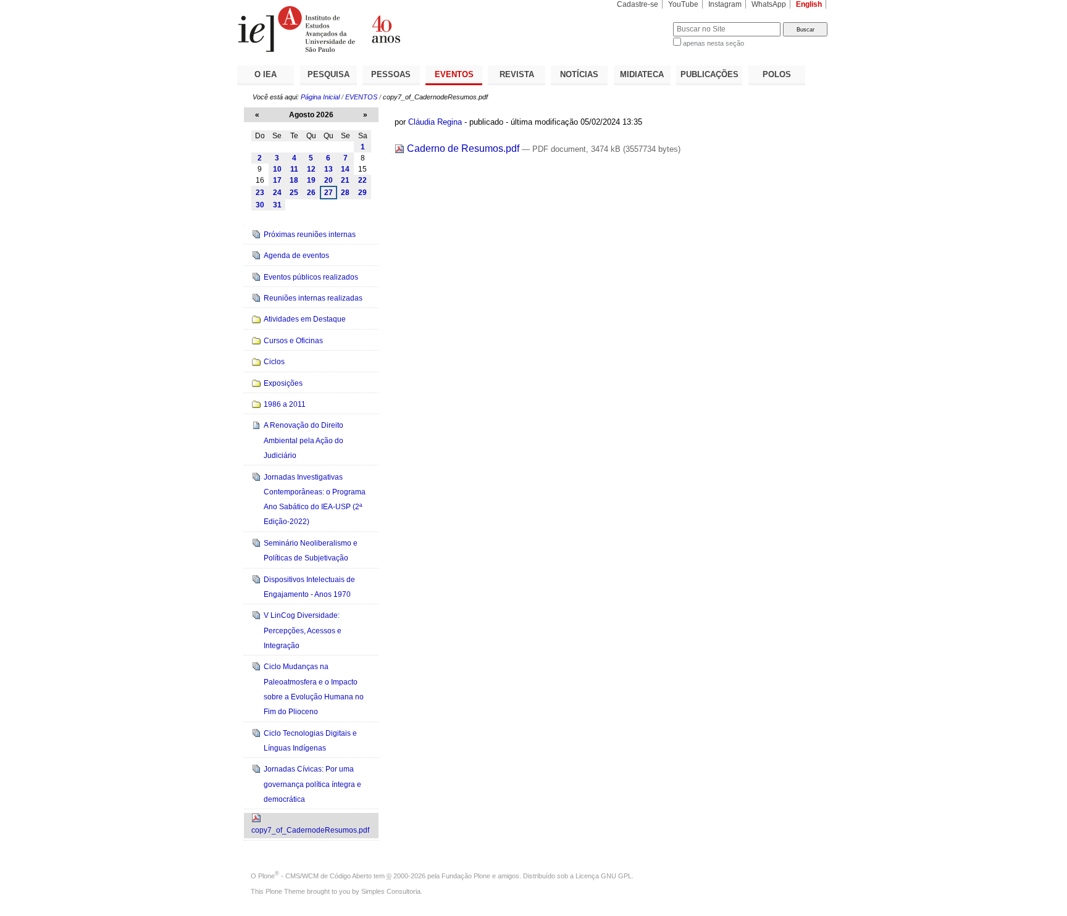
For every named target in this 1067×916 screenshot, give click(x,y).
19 (311, 180)
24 (277, 192)
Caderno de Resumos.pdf (463, 148)
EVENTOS (454, 74)
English (809, 4)
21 (345, 180)
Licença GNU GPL (603, 876)
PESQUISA (328, 74)
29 (362, 192)
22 (362, 180)
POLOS (777, 74)
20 (328, 180)
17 (277, 180)
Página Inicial (320, 97)
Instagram (725, 4)
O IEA (265, 74)
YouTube (683, 4)
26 (311, 192)
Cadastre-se (637, 4)
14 (345, 169)
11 (294, 169)
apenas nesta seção (713, 43)
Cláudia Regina (435, 122)
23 (260, 192)
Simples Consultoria (391, 891)
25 (294, 192)
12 (311, 169)
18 (294, 180)
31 (277, 205)
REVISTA (517, 74)
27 (328, 192)
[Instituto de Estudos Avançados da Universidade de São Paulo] (385, 29)
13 (328, 169)
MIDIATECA (642, 74)
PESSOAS (391, 74)
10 (277, 169)
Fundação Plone (465, 876)
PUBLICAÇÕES (709, 74)
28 (345, 192)
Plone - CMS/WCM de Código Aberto (315, 876)
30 (260, 205)
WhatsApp (768, 4)
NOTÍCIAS (579, 74)
